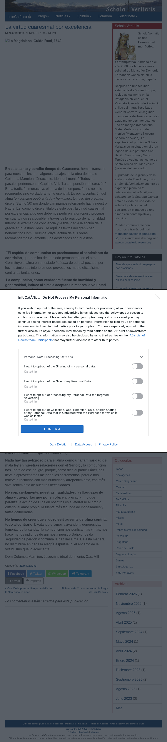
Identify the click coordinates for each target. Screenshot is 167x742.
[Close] (158, 298)
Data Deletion (59, 444)
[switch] (137, 366)
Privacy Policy (108, 444)
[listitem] (83, 356)
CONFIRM (52, 429)
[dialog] (83, 371)
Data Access (83, 444)
